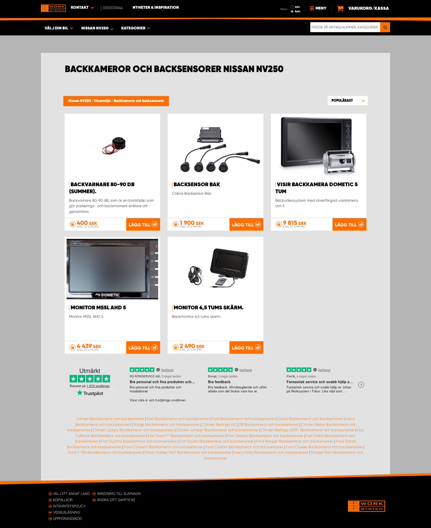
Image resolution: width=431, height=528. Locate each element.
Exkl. (298, 11)
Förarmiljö (102, 101)
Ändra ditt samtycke (116, 500)
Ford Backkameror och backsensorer (243, 419)
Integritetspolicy (69, 506)
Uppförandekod (67, 519)
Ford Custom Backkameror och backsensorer (244, 447)
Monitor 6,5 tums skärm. (209, 308)
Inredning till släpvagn (119, 494)
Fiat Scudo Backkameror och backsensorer (216, 441)
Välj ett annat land (71, 494)
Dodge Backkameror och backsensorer (166, 424)
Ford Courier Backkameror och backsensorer (324, 447)
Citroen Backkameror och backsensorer (110, 419)
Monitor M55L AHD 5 (98, 308)
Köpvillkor (63, 500)
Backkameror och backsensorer (139, 101)
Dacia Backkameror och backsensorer (310, 419)
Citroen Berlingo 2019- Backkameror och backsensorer (307, 430)
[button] (348, 100)
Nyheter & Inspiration (156, 8)
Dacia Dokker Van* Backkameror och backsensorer (187, 452)
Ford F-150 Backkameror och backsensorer (105, 452)
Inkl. (297, 7)
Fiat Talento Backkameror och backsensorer (265, 436)
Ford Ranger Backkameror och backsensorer (294, 441)
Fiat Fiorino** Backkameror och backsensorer (186, 436)
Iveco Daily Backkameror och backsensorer (271, 452)
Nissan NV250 (80, 101)
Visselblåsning (66, 512)
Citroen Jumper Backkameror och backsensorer (217, 430)
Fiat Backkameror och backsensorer (178, 419)
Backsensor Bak (197, 184)
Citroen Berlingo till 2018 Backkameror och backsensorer (250, 424)
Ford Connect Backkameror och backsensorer (163, 447)
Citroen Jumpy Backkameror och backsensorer (133, 430)
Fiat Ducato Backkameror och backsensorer (139, 441)
